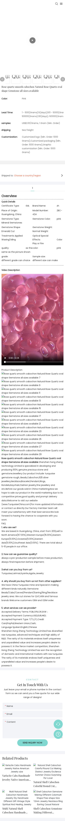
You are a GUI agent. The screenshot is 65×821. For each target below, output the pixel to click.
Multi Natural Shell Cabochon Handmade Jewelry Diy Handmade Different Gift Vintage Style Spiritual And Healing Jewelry (14, 810)
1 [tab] (32, 188)
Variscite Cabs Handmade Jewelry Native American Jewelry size (16, 778)
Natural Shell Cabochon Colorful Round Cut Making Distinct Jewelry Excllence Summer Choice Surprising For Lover (47, 784)
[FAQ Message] (58, 734)
